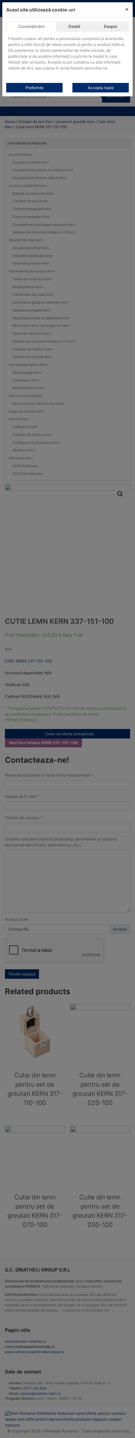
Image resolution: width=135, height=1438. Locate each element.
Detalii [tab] (74, 26)
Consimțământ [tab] (31, 26)
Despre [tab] (110, 26)
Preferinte (35, 87)
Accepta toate (101, 87)
